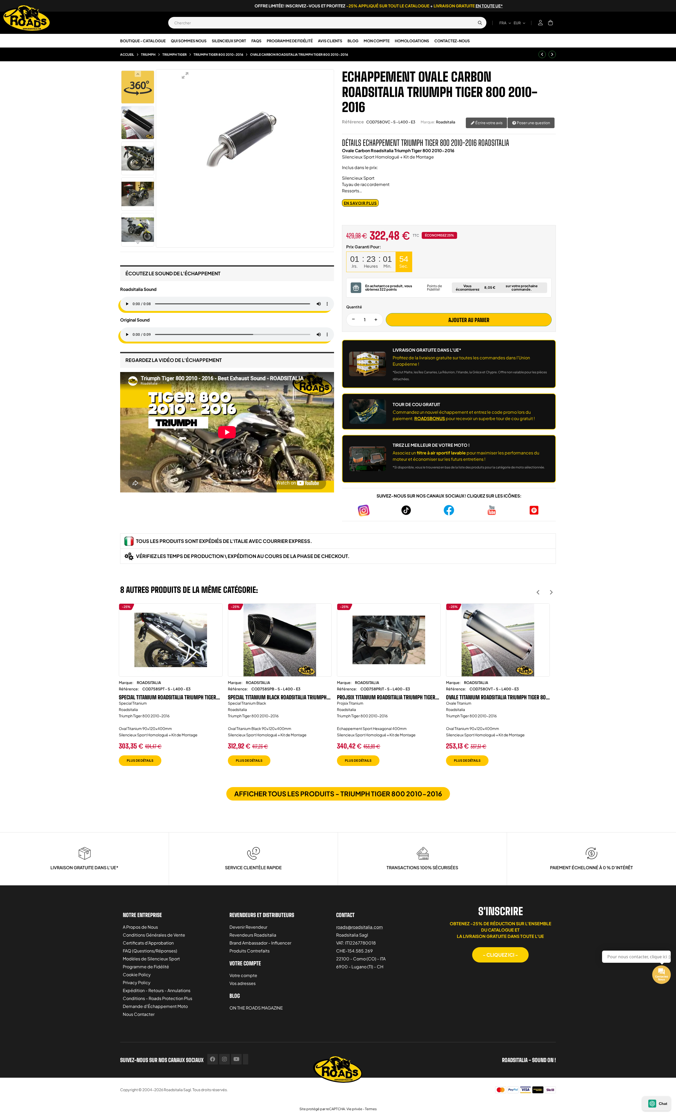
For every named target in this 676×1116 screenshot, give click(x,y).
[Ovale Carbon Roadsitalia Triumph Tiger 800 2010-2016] (137, 123)
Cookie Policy (137, 974)
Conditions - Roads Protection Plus (157, 998)
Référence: (129, 688)
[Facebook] (212, 1059)
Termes (371, 1109)
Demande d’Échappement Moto (155, 1006)
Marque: (428, 121)
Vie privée (354, 1109)
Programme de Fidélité (146, 966)
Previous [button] (538, 592)
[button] (500, 954)
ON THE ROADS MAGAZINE (256, 1008)
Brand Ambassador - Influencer (260, 943)
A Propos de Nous (140, 927)
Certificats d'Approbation (148, 943)
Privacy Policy (137, 982)
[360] (137, 87)
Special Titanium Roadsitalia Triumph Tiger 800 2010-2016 (167, 697)
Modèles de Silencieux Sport (151, 958)
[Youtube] (236, 1059)
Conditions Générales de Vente (154, 935)
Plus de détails (140, 760)
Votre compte (243, 975)
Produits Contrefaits (249, 951)
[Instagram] (224, 1059)
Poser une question (533, 122)
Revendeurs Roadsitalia (252, 935)
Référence (353, 121)
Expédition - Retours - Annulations (156, 990)
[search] (479, 23)
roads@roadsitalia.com (359, 927)
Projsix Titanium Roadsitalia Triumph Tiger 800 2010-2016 (386, 697)
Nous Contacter (138, 1014)
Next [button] (551, 592)
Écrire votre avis (489, 122)
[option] (170, 688)
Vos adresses (242, 983)
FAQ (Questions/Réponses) (150, 951)
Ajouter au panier (468, 320)
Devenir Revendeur (248, 927)
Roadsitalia (445, 121)
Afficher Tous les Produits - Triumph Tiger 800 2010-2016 (338, 793)
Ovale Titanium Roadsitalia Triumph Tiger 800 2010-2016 (497, 697)
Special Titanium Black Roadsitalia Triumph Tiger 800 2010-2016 (277, 697)
